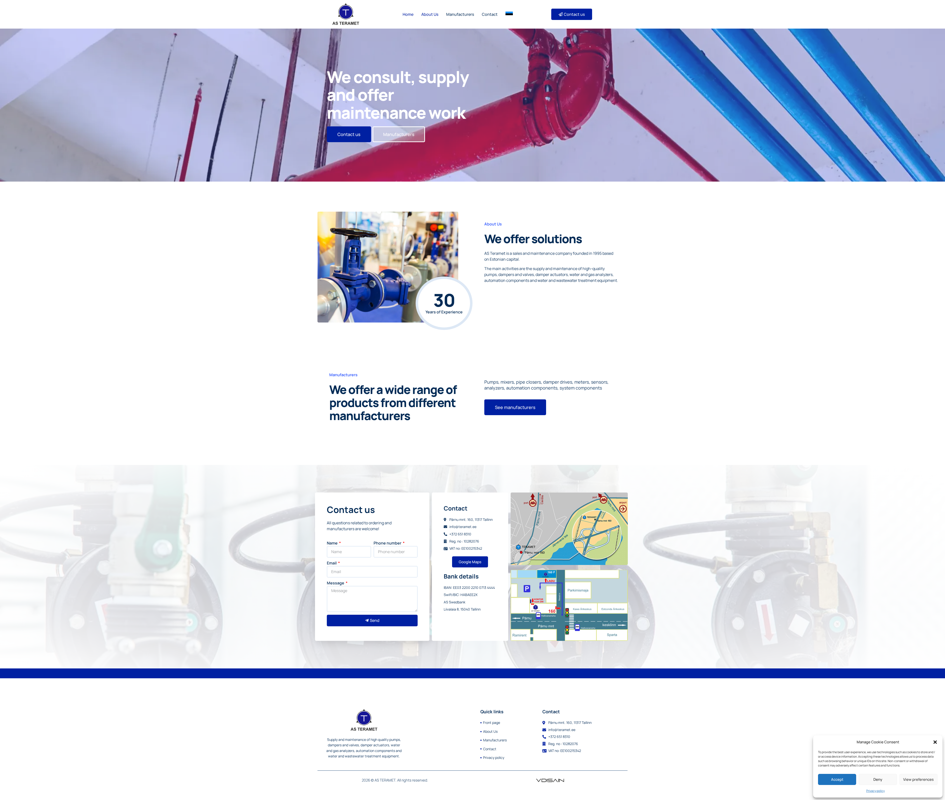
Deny (877, 779)
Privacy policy (875, 791)
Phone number (388, 543)
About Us (429, 14)
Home (408, 14)
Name (332, 543)
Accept (837, 779)
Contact (490, 14)
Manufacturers (460, 14)
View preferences (918, 779)
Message (336, 583)
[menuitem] (509, 14)
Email (332, 563)
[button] (935, 742)
